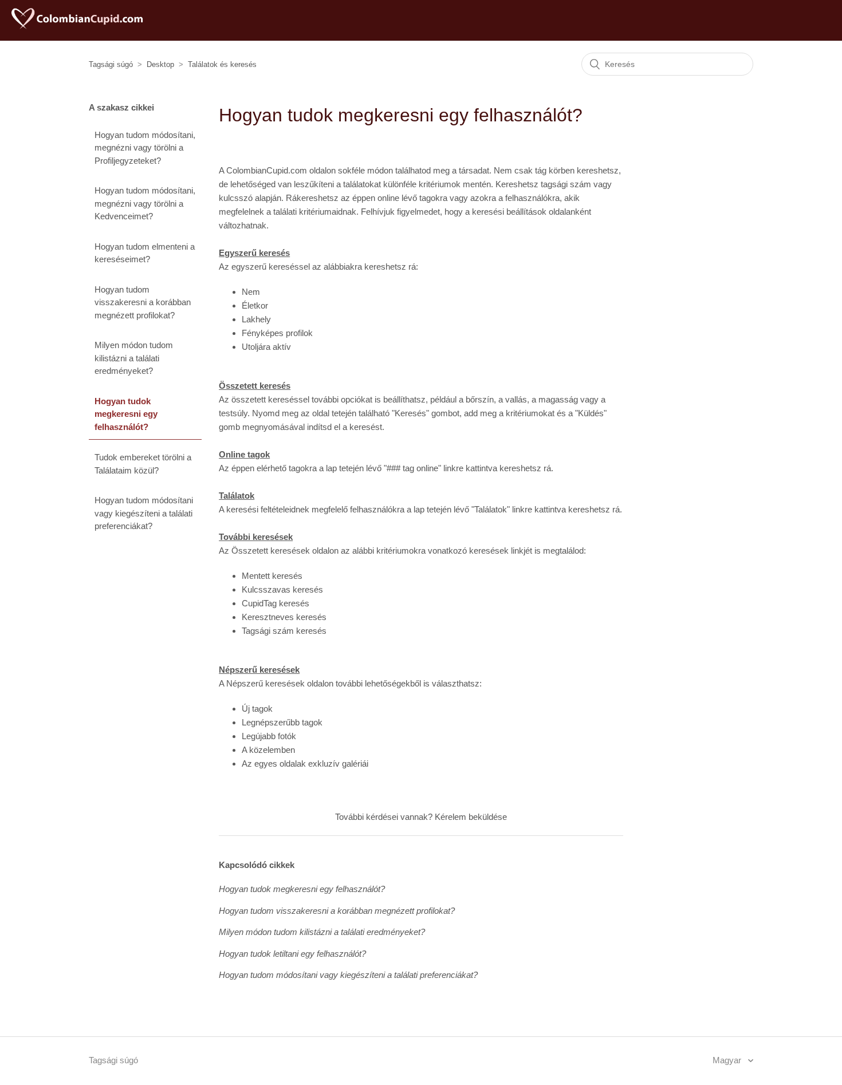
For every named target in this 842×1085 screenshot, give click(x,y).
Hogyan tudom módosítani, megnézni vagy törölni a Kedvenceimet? (145, 203)
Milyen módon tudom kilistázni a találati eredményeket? (134, 358)
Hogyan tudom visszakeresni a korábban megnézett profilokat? (143, 302)
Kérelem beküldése (471, 817)
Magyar (728, 1060)
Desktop (160, 64)
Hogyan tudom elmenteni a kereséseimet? (145, 253)
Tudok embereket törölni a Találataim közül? (143, 463)
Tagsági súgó (111, 64)
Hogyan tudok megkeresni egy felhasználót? (126, 414)
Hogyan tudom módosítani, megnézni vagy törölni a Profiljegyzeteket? (145, 147)
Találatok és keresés (222, 64)
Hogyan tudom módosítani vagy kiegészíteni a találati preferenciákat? (144, 513)
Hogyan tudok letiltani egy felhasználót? (292, 953)
